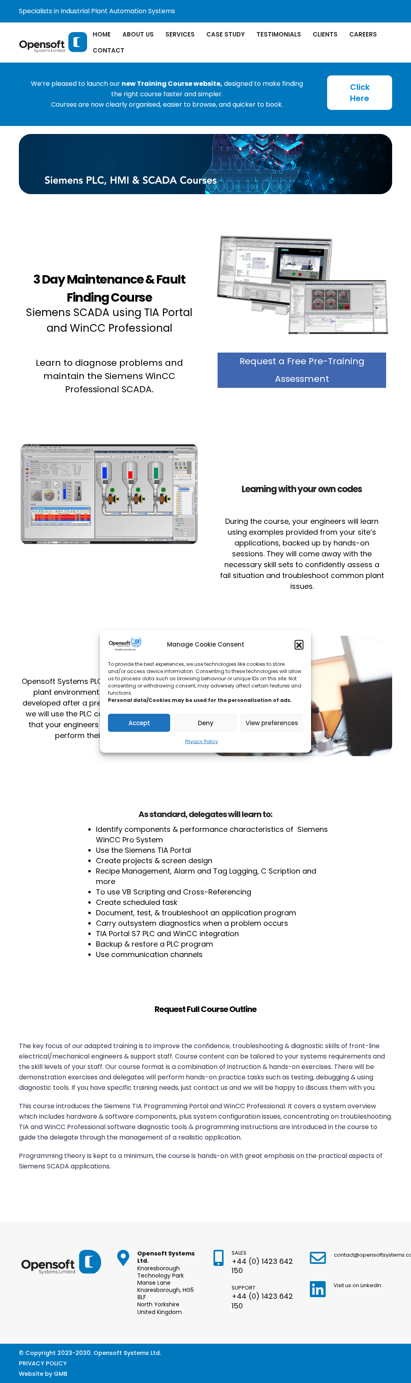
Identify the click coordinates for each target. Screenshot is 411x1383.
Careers (363, 34)
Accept (139, 722)
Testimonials (278, 34)
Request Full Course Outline (205, 1009)
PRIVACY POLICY (43, 1363)
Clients (325, 34)
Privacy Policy (201, 741)
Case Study (225, 34)
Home (102, 34)
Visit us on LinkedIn (357, 1285)
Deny (206, 722)
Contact (108, 50)
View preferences (272, 722)
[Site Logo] (53, 42)
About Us (138, 34)
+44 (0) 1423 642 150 (262, 1266)
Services (180, 34)
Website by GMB (43, 1374)
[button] (299, 645)
